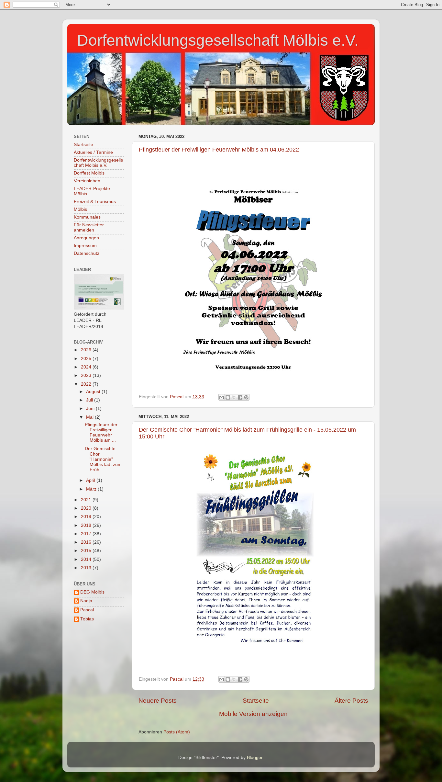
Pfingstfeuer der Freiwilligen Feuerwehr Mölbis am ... (101, 432)
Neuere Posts (157, 700)
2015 (87, 550)
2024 (87, 367)
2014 (87, 559)
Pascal (87, 609)
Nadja (86, 600)
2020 (87, 508)
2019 (87, 516)
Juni (91, 408)
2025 (87, 358)
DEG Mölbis (92, 592)
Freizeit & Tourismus (95, 201)
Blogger (254, 757)
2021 (87, 499)
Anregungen (86, 237)
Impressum (85, 245)
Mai (90, 417)
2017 (87, 533)
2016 (87, 542)
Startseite (256, 700)
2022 (87, 384)
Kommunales (87, 217)
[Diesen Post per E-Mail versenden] (221, 397)
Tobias (87, 619)
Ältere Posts (351, 700)
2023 (87, 375)
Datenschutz (86, 253)
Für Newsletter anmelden (89, 227)
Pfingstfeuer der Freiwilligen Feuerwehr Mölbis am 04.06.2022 (219, 149)
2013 (87, 567)
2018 (87, 525)
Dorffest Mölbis (89, 173)
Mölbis (80, 209)
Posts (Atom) (176, 732)
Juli (90, 400)
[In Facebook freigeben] (240, 397)
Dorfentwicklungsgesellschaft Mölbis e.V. (218, 40)
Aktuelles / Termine (93, 152)
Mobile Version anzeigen (253, 713)
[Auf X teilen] (234, 397)
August (94, 391)
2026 (87, 349)
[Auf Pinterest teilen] (246, 397)
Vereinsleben (87, 180)
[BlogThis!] (228, 397)
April (91, 480)
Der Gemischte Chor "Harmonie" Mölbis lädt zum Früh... (103, 459)
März (92, 489)
